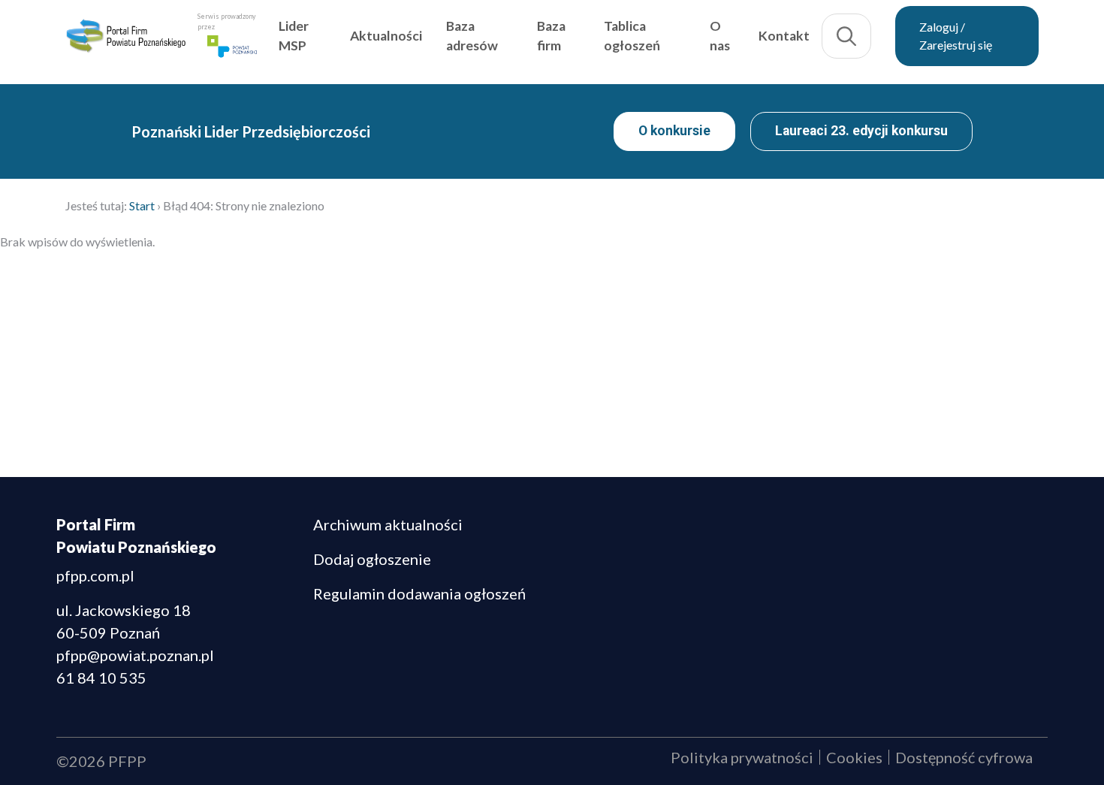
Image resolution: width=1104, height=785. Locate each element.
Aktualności (443, 40)
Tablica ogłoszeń (669, 40)
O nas (742, 40)
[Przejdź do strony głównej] (161, 40)
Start (142, 205)
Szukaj (864, 40)
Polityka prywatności (742, 757)
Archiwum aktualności (388, 524)
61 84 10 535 (101, 678)
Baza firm (596, 40)
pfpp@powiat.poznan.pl (135, 655)
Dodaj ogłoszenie (372, 559)
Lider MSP (360, 40)
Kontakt (802, 40)
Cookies (854, 757)
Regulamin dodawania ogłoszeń (419, 593)
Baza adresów (529, 40)
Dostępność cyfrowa (964, 757)
